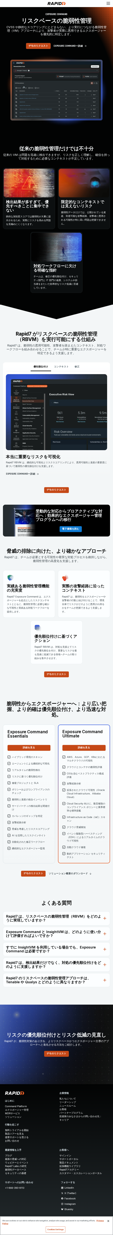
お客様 (63, 1109)
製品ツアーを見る (14, 1133)
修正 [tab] (77, 367)
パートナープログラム (71, 1112)
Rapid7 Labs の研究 (15, 1166)
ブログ (8, 1155)
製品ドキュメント (68, 1162)
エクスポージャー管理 (17, 1109)
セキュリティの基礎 (15, 1173)
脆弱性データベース (15, 1169)
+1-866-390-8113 (14, 1187)
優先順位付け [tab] (41, 367)
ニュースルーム (67, 1105)
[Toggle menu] (108, 3)
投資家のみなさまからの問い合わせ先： (80, 1116)
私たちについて (67, 1098)
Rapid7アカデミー (69, 1169)
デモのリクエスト (38, 46)
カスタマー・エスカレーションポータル (80, 1173)
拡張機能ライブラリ (70, 1166)
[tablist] (56, 366)
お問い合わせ (12, 1140)
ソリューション (13, 1116)
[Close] (108, 1221)
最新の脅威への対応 (15, 1159)
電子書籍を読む (70, 529)
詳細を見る (29, 748)
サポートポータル (68, 1159)
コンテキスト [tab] (61, 367)
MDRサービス (12, 1113)
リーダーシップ (67, 1102)
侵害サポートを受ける (17, 1137)
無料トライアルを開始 (17, 1130)
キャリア (64, 1119)
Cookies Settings (55, 1229)
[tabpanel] (56, 425)
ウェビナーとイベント (17, 1162)
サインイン (65, 1155)
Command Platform (16, 1106)
